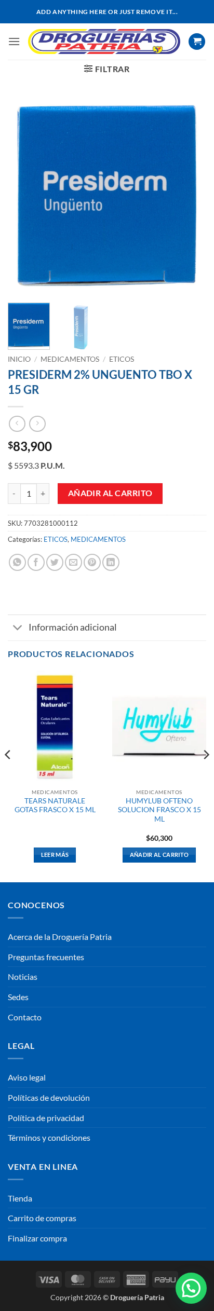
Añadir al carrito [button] (159, 854)
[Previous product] (37, 424)
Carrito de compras (42, 1218)
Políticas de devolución (49, 1097)
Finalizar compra (37, 1238)
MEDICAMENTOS (70, 359)
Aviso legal (27, 1077)
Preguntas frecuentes (46, 957)
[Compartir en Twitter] (54, 562)
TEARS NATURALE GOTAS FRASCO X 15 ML (55, 805)
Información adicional (73, 627)
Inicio (19, 359)
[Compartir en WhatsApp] (17, 562)
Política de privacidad (46, 1118)
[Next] (189, 195)
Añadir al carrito (110, 493)
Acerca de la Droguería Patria (60, 936)
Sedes (18, 997)
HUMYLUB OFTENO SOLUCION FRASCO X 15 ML (159, 810)
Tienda (20, 1198)
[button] (14, 41)
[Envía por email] (73, 562)
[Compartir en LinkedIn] (110, 562)
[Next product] (17, 424)
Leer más (55, 854)
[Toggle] (18, 629)
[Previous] (25, 195)
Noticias (22, 976)
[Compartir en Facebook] (36, 562)
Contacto (25, 1017)
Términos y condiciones (49, 1137)
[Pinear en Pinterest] (92, 562)
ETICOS (121, 359)
